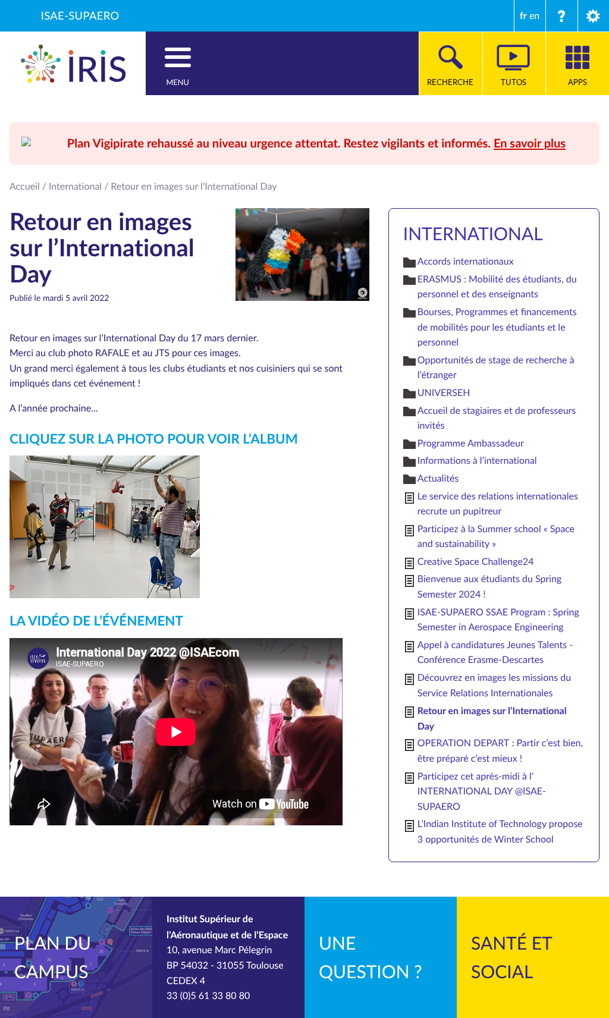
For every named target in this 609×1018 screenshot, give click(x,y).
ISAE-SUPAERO (80, 15)
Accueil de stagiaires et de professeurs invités (496, 418)
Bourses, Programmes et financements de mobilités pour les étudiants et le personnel (497, 326)
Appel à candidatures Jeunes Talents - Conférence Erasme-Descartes (495, 652)
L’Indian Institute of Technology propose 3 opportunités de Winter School (500, 831)
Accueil (25, 186)
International (75, 186)
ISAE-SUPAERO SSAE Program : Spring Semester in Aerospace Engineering (498, 619)
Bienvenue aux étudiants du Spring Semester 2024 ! (489, 586)
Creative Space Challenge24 (475, 561)
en (534, 15)
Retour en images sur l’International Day (492, 718)
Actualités (438, 478)
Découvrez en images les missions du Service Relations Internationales (494, 685)
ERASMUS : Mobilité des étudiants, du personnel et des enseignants (497, 286)
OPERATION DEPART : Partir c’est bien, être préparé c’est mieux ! (500, 750)
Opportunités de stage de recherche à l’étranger (496, 367)
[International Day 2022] (105, 525)
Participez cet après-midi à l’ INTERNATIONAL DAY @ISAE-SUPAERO (481, 791)
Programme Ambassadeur (470, 443)
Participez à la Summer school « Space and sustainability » (496, 536)
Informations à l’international (477, 460)
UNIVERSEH (443, 392)
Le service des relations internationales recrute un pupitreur (497, 503)
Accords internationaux (465, 261)
